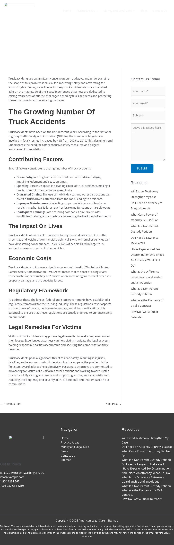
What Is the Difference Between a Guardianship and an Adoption (146, 277)
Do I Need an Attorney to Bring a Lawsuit (147, 447)
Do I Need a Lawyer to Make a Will (143, 464)
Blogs (64, 451)
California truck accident (58, 371)
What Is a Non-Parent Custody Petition (146, 460)
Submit (142, 168)
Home (65, 438)
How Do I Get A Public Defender (142, 499)
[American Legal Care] (19, 10)
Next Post (113, 404)
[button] (96, 11)
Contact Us (68, 455)
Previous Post (10, 404)
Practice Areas (70, 442)
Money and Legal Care (75, 447)
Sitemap (66, 460)
